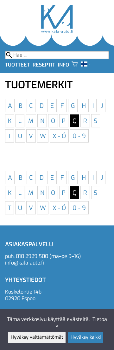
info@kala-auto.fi (24, 263)
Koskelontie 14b (23, 292)
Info (63, 64)
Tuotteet (17, 64)
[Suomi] (85, 64)
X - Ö (59, 136)
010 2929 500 (32, 256)
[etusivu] (57, 31)
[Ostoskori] (75, 64)
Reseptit (44, 64)
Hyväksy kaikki (86, 337)
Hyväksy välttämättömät (37, 337)
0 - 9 (79, 136)
